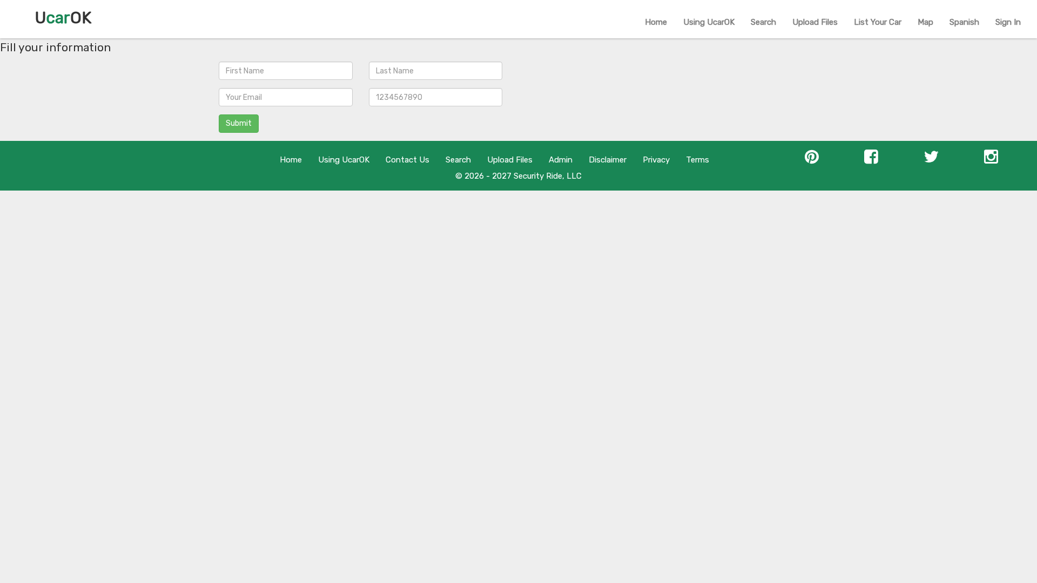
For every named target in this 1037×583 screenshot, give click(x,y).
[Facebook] (871, 160)
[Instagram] (991, 160)
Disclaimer (608, 160)
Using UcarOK (709, 22)
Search (763, 22)
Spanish (964, 22)
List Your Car (877, 22)
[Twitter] (931, 160)
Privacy (656, 160)
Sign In (1008, 22)
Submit (239, 123)
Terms (697, 160)
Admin (561, 160)
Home (656, 22)
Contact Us (407, 160)
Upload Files (815, 22)
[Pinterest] (812, 160)
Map (925, 22)
